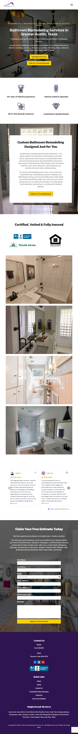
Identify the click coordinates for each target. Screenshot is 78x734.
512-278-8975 (39, 648)
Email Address (23, 581)
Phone (20, 574)
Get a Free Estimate (39, 698)
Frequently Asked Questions (39, 691)
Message (21, 602)
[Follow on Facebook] (35, 662)
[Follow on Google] (39, 662)
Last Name (21, 567)
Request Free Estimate (39, 621)
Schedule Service (39, 56)
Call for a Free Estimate (39, 63)
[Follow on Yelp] (43, 662)
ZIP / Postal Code (24, 595)
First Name (21, 560)
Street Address (23, 588)
